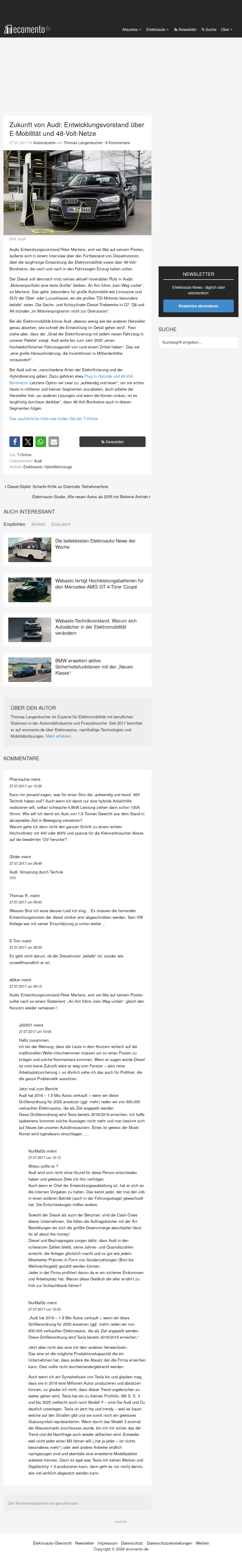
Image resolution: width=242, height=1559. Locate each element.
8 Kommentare (117, 142)
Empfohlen (15, 524)
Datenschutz (132, 1543)
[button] (14, 441)
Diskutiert (60, 524)
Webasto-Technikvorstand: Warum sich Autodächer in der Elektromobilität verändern (96, 626)
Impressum (107, 1543)
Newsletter (115, 441)
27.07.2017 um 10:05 (35, 1031)
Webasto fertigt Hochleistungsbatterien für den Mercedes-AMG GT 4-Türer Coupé (99, 583)
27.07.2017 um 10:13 (44, 1157)
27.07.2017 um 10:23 (44, 1309)
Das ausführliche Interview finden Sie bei (53, 418)
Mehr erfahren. (59, 736)
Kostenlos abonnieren (198, 306)
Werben (202, 1543)
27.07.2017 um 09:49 (25, 863)
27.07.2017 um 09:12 (25, 986)
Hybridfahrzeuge (58, 466)
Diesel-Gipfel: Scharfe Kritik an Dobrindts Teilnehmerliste (57, 486)
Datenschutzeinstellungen (169, 1543)
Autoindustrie (44, 142)
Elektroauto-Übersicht (52, 1543)
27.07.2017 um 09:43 (25, 901)
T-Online (24, 454)
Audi (38, 460)
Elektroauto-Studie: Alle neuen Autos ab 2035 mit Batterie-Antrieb (90, 496)
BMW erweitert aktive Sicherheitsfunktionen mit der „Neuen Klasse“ (94, 666)
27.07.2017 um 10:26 (25, 785)
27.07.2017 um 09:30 (25, 947)
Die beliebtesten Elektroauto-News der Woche (95, 543)
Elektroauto (33, 466)
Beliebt (38, 524)
